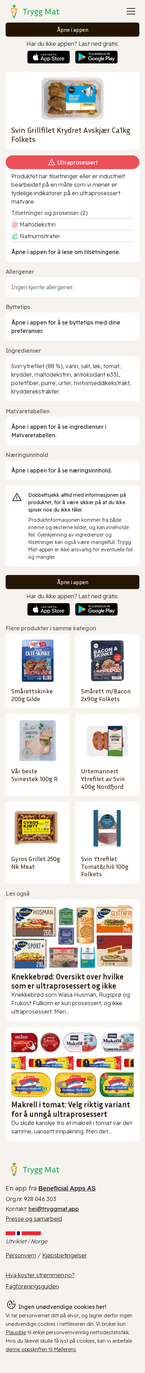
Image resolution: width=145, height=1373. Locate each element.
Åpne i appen (72, 29)
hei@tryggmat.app (54, 1208)
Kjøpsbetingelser (64, 1255)
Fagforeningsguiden (32, 1286)
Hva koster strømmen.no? (40, 1275)
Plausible (16, 1332)
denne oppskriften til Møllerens (41, 1349)
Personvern (21, 1255)
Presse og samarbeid (34, 1218)
